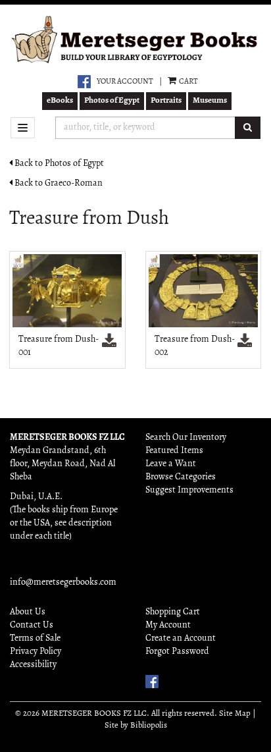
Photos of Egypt (111, 100)
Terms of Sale (35, 638)
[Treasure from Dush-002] (204, 290)
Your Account (125, 82)
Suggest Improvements (189, 490)
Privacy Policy (35, 652)
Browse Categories (180, 477)
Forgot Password (177, 652)
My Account (168, 625)
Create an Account (180, 638)
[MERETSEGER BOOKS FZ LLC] (135, 39)
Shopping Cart (172, 612)
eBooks (60, 100)
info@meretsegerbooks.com (63, 582)
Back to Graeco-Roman (57, 183)
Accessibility (33, 665)
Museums (210, 100)
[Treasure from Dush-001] (67, 290)
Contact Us (31, 625)
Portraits (166, 100)
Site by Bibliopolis (136, 726)
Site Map (235, 714)
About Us (27, 612)
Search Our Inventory (185, 438)
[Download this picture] (109, 342)
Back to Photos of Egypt (58, 164)
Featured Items (174, 451)
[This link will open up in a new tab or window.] (84, 82)
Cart (188, 82)
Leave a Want (170, 464)
